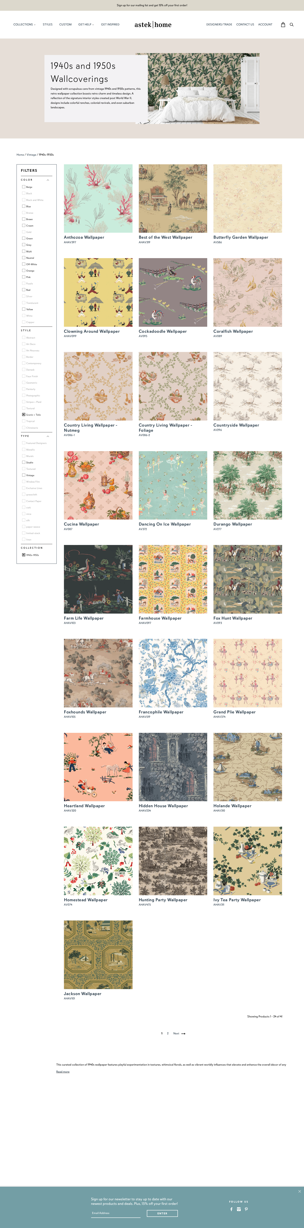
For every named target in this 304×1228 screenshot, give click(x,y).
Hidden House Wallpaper (163, 805)
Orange (30, 270)
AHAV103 (69, 623)
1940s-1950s (32, 555)
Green (29, 238)
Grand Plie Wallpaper (234, 712)
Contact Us (245, 24)
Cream (29, 225)
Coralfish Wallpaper (233, 331)
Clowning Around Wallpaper (92, 331)
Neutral (30, 257)
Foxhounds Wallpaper (85, 712)
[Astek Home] (153, 24)
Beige (29, 187)
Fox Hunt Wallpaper (232, 618)
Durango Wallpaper (232, 524)
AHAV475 (145, 904)
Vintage (31, 154)
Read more (62, 1071)
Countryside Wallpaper (236, 425)
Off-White (31, 264)
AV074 (68, 904)
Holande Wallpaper (232, 805)
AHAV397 (70, 242)
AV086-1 (69, 435)
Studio (29, 462)
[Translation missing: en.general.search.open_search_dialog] (292, 24)
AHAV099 (70, 336)
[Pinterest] (246, 1209)
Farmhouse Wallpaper (160, 618)
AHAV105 (69, 717)
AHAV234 (145, 810)
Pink (28, 277)
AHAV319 (144, 242)
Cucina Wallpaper (81, 524)
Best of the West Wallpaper (166, 237)
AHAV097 (145, 623)
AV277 (217, 529)
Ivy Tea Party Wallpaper (237, 900)
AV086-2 (144, 435)
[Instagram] (239, 1209)
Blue (28, 206)
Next (176, 1033)
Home (20, 154)
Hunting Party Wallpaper (163, 900)
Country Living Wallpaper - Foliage (166, 427)
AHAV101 (69, 998)
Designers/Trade (219, 24)
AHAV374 (219, 717)
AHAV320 (70, 810)
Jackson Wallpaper (83, 993)
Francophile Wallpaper (161, 712)
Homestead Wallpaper (86, 900)
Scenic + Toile (33, 414)
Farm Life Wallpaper (84, 618)
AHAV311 (218, 904)
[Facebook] (231, 1209)
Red (28, 290)
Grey (28, 245)
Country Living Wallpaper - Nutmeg (91, 427)
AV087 (68, 529)
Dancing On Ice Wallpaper (165, 524)
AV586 (217, 242)
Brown (29, 219)
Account (265, 24)
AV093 (217, 623)
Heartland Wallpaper (84, 805)
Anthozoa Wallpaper (84, 237)
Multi (29, 251)
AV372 (143, 529)
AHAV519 (144, 717)
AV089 (217, 336)
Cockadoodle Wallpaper (163, 331)
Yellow (29, 309)
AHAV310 (219, 810)
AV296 (217, 430)
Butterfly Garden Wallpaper (240, 237)
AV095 (143, 336)
